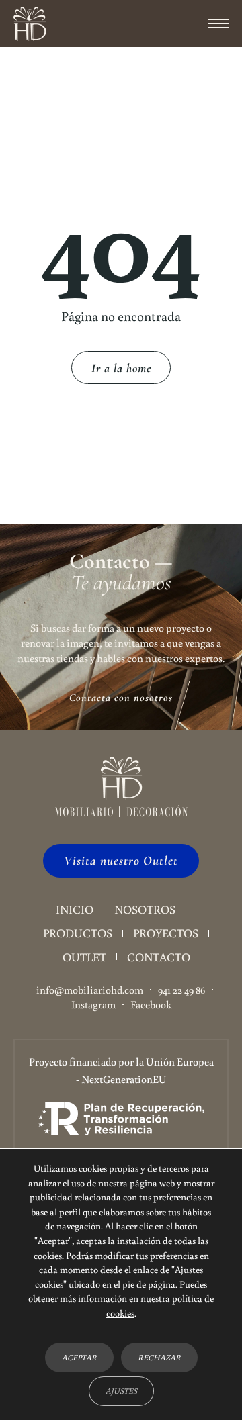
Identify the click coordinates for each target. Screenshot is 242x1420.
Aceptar (79, 1357)
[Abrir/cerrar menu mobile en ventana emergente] (218, 23)
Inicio (74, 909)
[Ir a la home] (29, 24)
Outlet (84, 957)
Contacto (158, 957)
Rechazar (159, 1357)
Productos (77, 933)
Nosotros (144, 909)
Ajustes (121, 1391)
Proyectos (165, 933)
